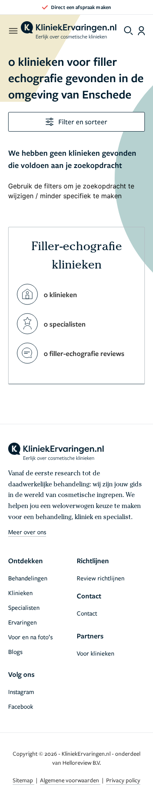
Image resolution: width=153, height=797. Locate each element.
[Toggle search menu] (128, 30)
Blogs (15, 651)
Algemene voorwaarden (70, 780)
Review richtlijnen (100, 578)
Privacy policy (123, 780)
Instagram (21, 691)
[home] (68, 30)
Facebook (20, 706)
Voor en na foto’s (30, 637)
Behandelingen (27, 578)
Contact (87, 613)
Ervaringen (22, 622)
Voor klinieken (95, 653)
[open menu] (13, 30)
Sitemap (23, 780)
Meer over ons (27, 532)
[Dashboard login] (141, 30)
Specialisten (24, 607)
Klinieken (20, 593)
